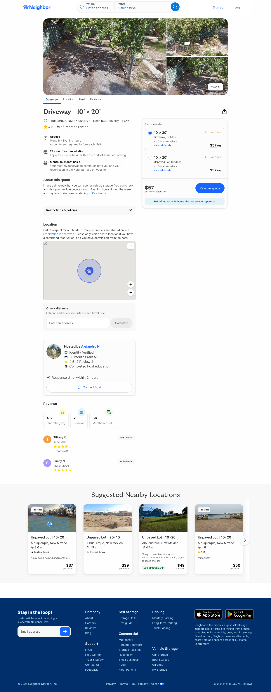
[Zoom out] (130, 292)
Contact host (92, 387)
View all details (162, 145)
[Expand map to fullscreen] (130, 246)
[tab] (52, 99)
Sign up (218, 7)
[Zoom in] (130, 284)
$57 (213, 145)
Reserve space (210, 188)
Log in (238, 7)
